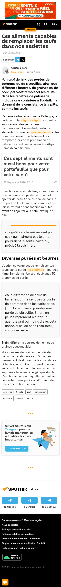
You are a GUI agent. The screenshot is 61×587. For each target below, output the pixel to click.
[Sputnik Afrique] (10, 25)
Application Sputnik (34, 543)
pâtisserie (7, 398)
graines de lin (40, 132)
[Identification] (38, 24)
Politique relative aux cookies (18, 534)
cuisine (19, 398)
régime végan (30, 120)
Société (19, 392)
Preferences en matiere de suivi (19, 547)
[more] (55, 181)
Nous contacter (10, 524)
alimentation (40, 392)
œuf (29, 392)
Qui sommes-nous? (12, 520)
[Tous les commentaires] (5, 582)
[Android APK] (12, 557)
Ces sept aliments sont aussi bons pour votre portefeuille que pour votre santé (28, 166)
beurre (30, 398)
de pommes (36, 270)
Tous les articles (17, 72)
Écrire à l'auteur (33, 72)
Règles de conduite (12, 543)
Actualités (7, 392)
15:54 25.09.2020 (11, 52)
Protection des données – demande (21, 538)
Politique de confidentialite (16, 529)
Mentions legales (33, 520)
